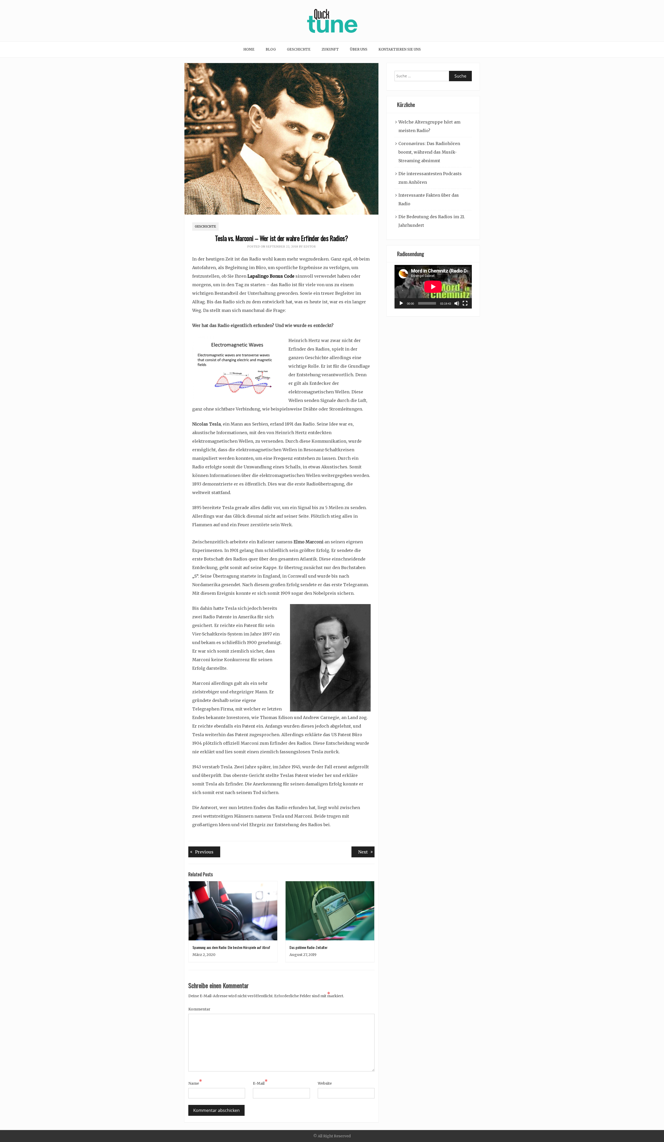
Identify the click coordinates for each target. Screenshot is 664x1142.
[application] (433, 287)
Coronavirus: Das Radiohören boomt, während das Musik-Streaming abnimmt (429, 152)
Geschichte (298, 49)
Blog (271, 49)
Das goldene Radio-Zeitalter (308, 947)
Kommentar (199, 1009)
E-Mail (260, 1083)
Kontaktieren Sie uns (399, 49)
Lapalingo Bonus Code (270, 276)
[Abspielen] (401, 303)
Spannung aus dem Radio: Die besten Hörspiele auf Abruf (231, 947)
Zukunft (330, 49)
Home (248, 49)
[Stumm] (456, 303)
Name (195, 1083)
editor (309, 246)
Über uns (358, 49)
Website (325, 1083)
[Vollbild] (465, 303)
